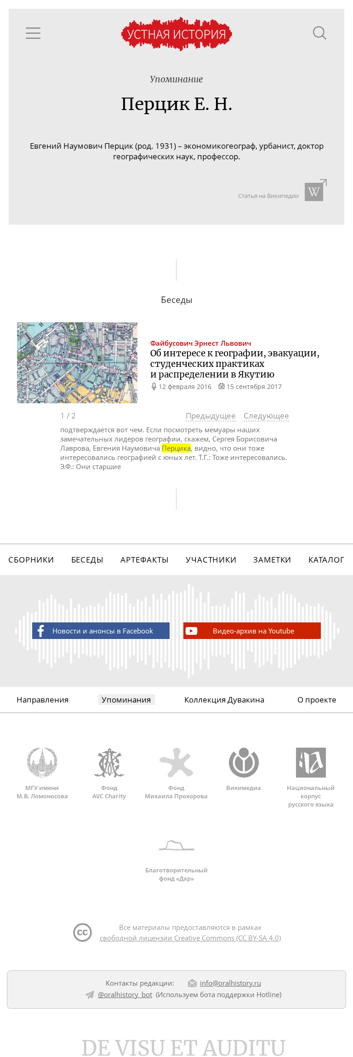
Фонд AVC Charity (109, 792)
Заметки (272, 559)
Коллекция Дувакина (224, 699)
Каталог (326, 559)
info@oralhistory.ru (230, 982)
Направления (42, 699)
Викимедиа (243, 788)
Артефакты (144, 559)
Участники (211, 559)
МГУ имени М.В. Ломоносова (42, 792)
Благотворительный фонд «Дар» (176, 874)
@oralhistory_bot (125, 994)
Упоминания (126, 699)
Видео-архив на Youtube (253, 630)
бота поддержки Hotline (239, 994)
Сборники (31, 559)
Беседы (87, 559)
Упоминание (176, 79)
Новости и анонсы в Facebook (102, 630)
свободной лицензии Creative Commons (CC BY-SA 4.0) (190, 937)
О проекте (316, 699)
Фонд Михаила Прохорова (176, 792)
